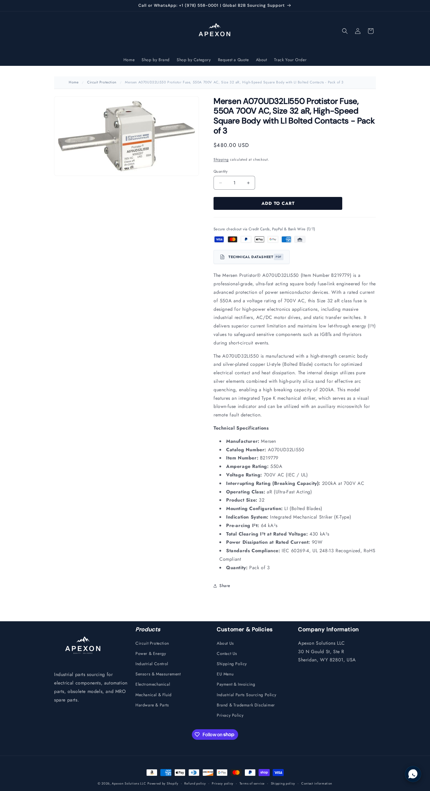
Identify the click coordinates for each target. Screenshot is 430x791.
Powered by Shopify (162, 783)
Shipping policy (283, 783)
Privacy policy (222, 783)
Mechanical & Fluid (153, 694)
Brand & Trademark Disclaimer (246, 705)
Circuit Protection (101, 82)
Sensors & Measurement (158, 674)
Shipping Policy (232, 663)
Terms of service (252, 783)
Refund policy (195, 783)
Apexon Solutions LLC (129, 783)
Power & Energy (150, 653)
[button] (344, 31)
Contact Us (227, 653)
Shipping (221, 159)
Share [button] (224, 585)
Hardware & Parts (152, 705)
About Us (225, 643)
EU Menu (225, 674)
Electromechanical (152, 684)
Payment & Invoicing (236, 684)
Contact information (316, 783)
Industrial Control (151, 663)
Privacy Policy (230, 715)
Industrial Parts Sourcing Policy (246, 694)
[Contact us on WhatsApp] (413, 774)
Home (73, 82)
